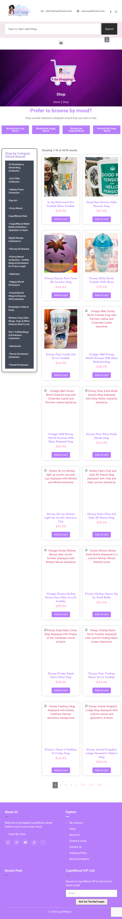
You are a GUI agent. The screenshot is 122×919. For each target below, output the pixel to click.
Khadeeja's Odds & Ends (19, 308)
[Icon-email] (43, 842)
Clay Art (13, 200)
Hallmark (14, 274)
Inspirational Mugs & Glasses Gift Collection (17, 295)
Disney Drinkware (19, 248)
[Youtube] (25, 842)
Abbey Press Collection (16, 191)
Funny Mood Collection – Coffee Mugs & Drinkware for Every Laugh (19, 261)
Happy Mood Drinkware (16, 283)
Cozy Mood (15, 208)
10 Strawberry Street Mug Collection (16, 167)
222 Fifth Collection (14, 180)
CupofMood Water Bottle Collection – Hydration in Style (19, 226)
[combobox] (52, 29)
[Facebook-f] (110, 12)
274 (99, 785)
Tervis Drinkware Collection (18, 355)
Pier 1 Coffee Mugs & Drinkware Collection (19, 335)
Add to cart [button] (61, 219)
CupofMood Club (18, 216)
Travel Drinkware (18, 364)
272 (83, 785)
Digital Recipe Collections (16, 239)
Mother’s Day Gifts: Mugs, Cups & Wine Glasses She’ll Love (19, 320)
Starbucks (15, 346)
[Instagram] (116, 12)
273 (91, 785)
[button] (107, 39)
